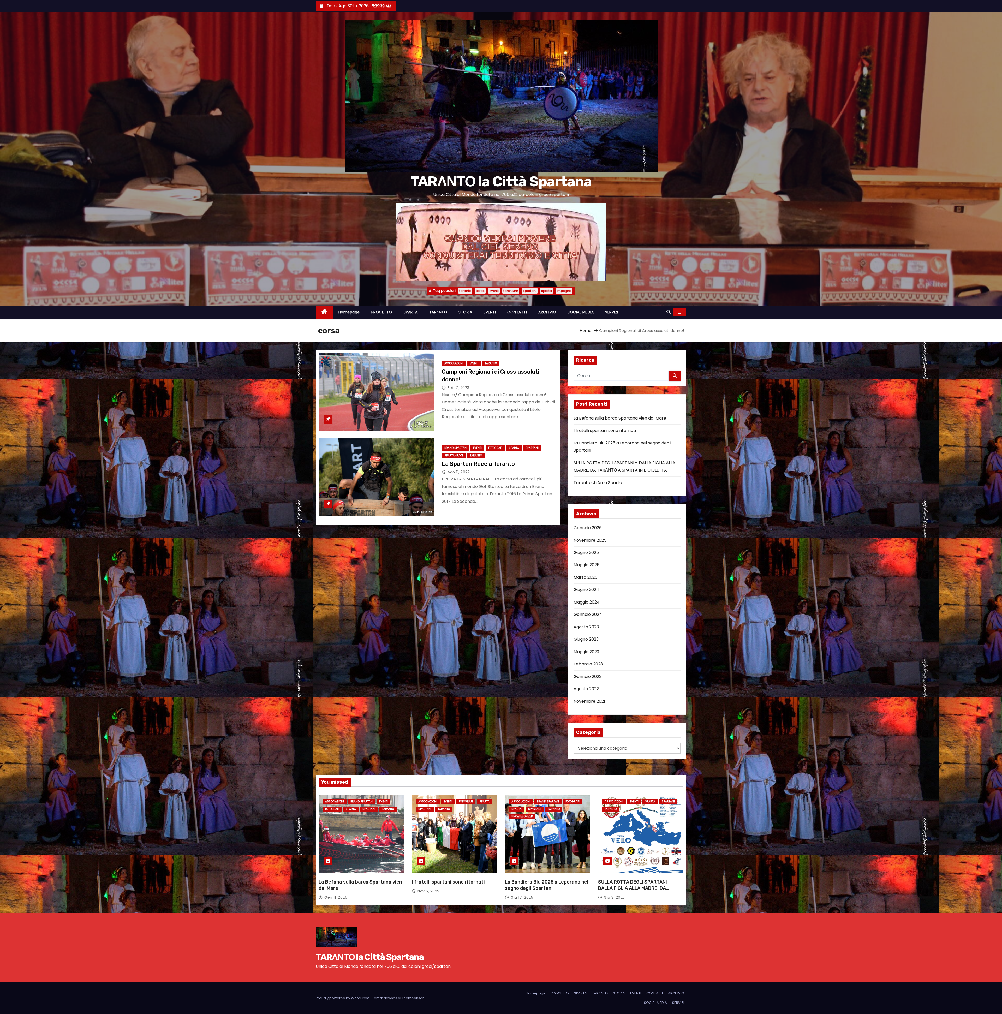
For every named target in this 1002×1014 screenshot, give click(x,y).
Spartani (532, 448)
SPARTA (411, 312)
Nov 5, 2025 (428, 891)
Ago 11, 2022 (459, 472)
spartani (529, 291)
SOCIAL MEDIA (581, 312)
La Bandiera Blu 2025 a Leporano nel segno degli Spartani (546, 885)
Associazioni (453, 363)
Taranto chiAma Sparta (598, 483)
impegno (564, 291)
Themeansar (413, 997)
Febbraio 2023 (588, 664)
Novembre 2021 (589, 701)
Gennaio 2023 (587, 676)
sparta (546, 291)
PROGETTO (381, 312)
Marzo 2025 (585, 577)
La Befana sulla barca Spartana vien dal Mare (620, 418)
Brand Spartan (455, 448)
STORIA (465, 312)
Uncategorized (522, 816)
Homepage (349, 312)
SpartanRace (453, 455)
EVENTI (490, 312)
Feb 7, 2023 (458, 387)
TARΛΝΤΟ (438, 312)
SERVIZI (611, 312)
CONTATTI (517, 312)
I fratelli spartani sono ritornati (605, 430)
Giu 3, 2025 (614, 897)
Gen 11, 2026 (335, 897)
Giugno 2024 (586, 590)
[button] (668, 312)
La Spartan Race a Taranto (478, 463)
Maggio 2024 (587, 602)
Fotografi (495, 448)
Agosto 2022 (586, 689)
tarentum (510, 291)
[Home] (324, 312)
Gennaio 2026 (588, 528)
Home (586, 330)
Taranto (491, 363)
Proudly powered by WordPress (343, 997)
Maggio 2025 (586, 565)
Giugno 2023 (586, 639)
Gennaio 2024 (588, 614)
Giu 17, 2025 (522, 897)
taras (480, 291)
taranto (465, 291)
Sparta (514, 448)
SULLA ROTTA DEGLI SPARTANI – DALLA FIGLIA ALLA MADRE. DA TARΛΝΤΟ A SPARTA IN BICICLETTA (637, 888)
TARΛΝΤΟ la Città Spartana (501, 181)
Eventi (474, 363)
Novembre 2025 (590, 540)
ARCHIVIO (547, 312)
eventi (494, 291)
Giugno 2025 (586, 553)
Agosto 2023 (586, 627)
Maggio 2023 (586, 652)
